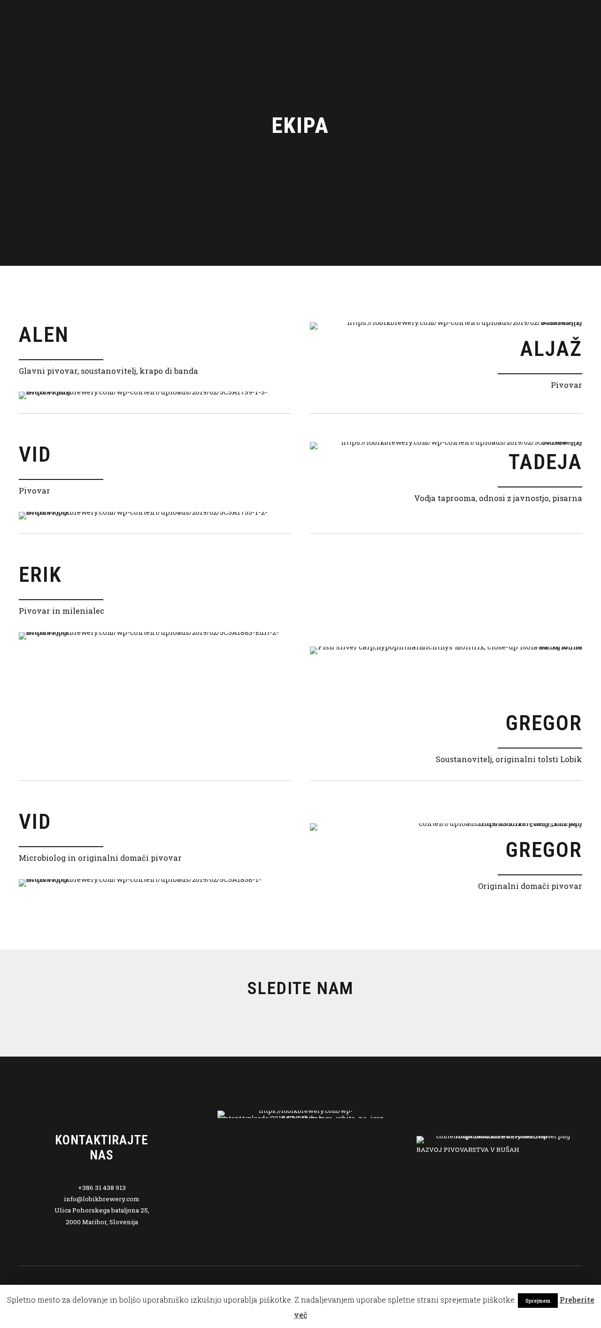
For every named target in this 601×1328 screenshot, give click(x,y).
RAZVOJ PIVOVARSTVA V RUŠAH (467, 1149)
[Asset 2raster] (499, 1139)
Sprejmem (537, 1300)
